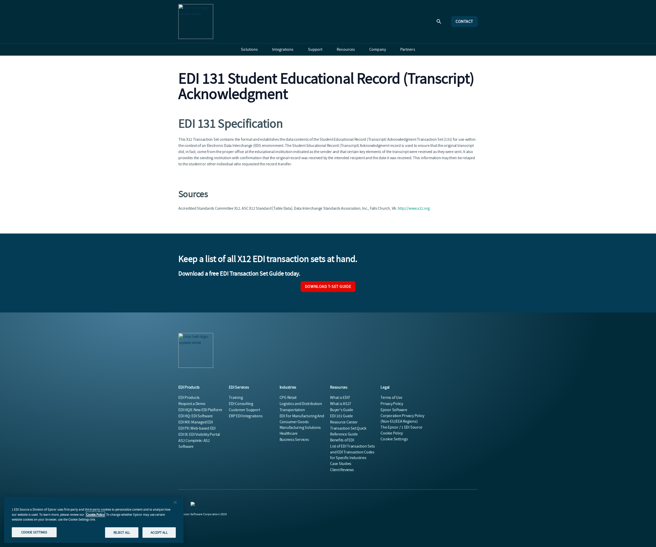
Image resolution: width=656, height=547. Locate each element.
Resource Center (343, 422)
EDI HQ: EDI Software (195, 416)
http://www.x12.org (414, 208)
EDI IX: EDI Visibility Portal (199, 434)
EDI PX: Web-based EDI (197, 428)
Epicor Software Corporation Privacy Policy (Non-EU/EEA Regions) (402, 415)
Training (236, 397)
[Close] (175, 502)
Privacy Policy (392, 403)
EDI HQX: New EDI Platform (200, 409)
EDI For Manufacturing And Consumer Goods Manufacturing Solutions (302, 421)
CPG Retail (288, 397)
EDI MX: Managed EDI (195, 422)
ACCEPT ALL (159, 532)
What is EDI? (340, 397)
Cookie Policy (95, 514)
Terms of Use (391, 397)
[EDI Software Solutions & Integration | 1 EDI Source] (195, 21)
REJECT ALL (122, 532)
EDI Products (189, 397)
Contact (464, 21)
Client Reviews (342, 469)
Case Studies (340, 463)
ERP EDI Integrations (245, 416)
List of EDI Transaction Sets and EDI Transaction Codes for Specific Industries (352, 452)
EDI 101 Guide (341, 416)
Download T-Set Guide (328, 286)
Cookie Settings (394, 439)
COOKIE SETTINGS (34, 532)
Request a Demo (192, 403)
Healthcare (289, 433)
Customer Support (244, 409)
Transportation (292, 409)
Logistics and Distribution (301, 403)
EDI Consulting (241, 403)
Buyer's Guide (341, 409)
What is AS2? (340, 403)
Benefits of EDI (342, 440)
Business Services (294, 439)
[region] (93, 520)
